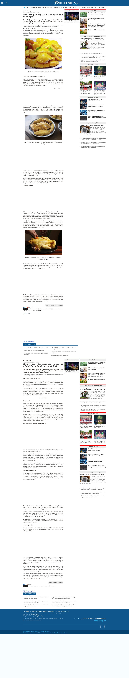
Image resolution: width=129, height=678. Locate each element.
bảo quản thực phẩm (38, 586)
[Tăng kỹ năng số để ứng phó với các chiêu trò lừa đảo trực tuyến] (84, 101)
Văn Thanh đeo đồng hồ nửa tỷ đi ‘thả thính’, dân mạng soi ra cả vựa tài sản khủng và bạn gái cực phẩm (93, 57)
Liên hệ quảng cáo (99, 621)
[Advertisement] (43, 156)
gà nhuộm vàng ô (33, 308)
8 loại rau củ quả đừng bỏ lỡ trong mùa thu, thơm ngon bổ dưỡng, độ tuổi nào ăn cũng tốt (36, 597)
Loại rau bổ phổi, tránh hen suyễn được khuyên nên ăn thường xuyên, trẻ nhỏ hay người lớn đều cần (64, 605)
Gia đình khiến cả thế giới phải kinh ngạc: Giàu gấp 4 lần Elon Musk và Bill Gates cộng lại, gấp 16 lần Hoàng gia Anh (97, 25)
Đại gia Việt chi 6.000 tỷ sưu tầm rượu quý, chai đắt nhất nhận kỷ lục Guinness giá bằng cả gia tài (93, 60)
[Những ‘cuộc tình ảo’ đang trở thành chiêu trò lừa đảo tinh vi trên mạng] (84, 106)
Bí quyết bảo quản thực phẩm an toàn (60, 355)
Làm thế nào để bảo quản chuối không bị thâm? (34, 350)
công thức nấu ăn (47, 308)
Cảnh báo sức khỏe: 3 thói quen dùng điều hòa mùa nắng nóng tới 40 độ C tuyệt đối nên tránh (93, 147)
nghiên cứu (46, 586)
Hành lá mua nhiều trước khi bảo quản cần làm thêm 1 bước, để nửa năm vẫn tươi (42, 25)
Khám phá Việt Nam (93, 64)
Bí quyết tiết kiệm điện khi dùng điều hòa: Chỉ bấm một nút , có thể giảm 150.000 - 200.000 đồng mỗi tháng (93, 139)
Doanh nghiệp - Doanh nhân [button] (62, 7)
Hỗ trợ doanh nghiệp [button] (79, 7)
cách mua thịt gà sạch (58, 308)
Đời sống (28, 11)
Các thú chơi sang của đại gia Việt (93, 36)
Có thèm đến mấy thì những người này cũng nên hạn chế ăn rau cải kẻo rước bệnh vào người (36, 601)
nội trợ (40, 308)
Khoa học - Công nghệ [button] (45, 7)
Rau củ (30, 586)
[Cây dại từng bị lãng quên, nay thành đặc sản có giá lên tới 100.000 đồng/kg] (84, 14)
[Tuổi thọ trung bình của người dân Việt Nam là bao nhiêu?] (84, 20)
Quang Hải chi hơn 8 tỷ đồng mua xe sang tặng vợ (91, 53)
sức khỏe (52, 586)
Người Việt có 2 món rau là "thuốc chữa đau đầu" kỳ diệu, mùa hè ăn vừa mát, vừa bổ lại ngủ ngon (64, 601)
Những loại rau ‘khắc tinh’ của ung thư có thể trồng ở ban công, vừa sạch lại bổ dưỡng (36, 605)
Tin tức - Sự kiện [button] (31, 7)
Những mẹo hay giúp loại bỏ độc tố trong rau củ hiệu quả (36, 374)
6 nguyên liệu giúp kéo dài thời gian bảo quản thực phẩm (36, 347)
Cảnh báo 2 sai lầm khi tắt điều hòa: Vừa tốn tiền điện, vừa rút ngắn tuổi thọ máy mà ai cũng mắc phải (93, 143)
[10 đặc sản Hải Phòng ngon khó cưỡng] (84, 31)
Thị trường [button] (101, 7)
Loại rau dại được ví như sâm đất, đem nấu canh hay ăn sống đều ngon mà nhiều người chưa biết (64, 597)
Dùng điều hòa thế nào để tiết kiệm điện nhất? (92, 125)
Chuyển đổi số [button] (92, 7)
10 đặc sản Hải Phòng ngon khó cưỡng (96, 29)
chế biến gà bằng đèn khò (36, 310)
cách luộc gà (26, 310)
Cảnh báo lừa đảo (93, 97)
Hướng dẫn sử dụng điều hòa (93, 122)
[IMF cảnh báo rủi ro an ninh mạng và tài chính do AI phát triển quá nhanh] (84, 112)
